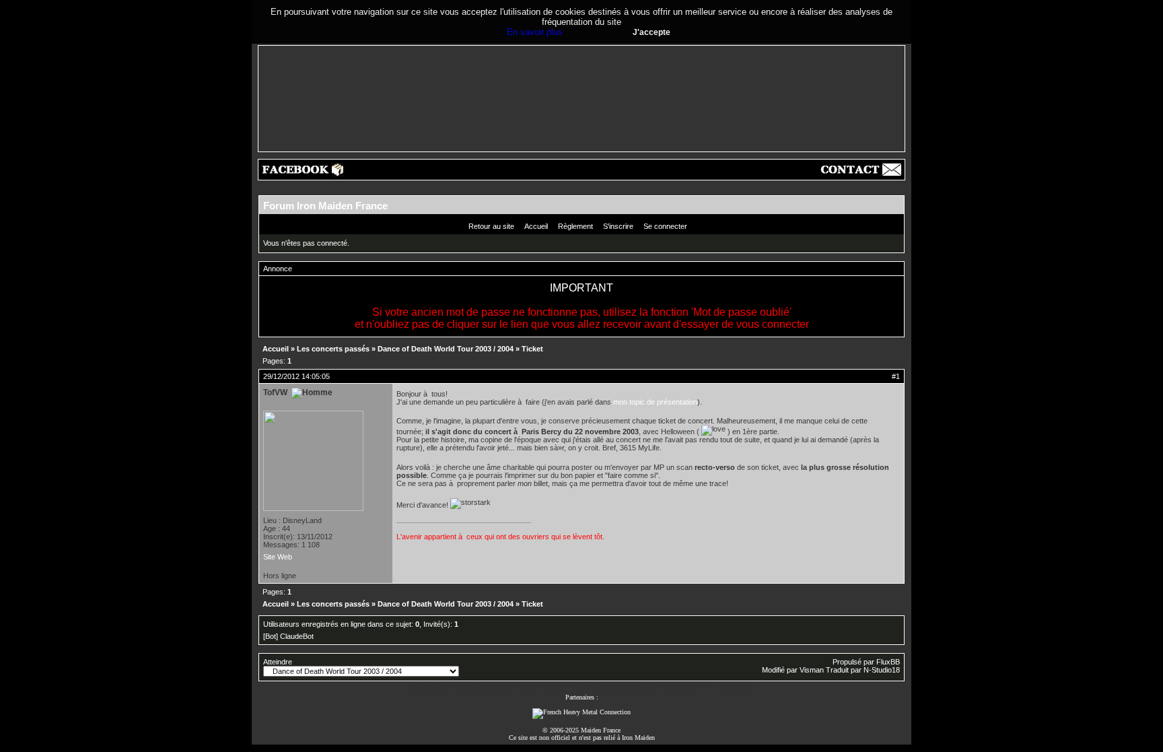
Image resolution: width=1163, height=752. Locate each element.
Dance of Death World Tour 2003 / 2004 (446, 349)
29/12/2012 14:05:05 (296, 376)
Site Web (277, 557)
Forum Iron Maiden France (325, 205)
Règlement (575, 226)
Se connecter (665, 226)
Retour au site (491, 226)
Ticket (532, 349)
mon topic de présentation (655, 402)
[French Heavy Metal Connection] (581, 712)
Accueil (536, 226)
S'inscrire (618, 226)
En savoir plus (535, 32)
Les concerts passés (333, 349)
